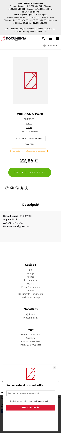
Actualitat (30, 283)
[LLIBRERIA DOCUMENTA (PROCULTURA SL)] (13, 39)
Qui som (30, 314)
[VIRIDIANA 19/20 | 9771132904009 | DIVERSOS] (30, 80)
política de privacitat (41, 401)
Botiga (30, 273)
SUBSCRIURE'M (30, 408)
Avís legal (30, 337)
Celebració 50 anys (30, 297)
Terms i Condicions (30, 334)
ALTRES (29, 128)
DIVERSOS (29, 119)
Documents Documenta (30, 293)
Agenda (30, 276)
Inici (31, 269)
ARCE (29, 123)
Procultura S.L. (30, 317)
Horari (30, 290)
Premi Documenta (30, 287)
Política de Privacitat (30, 344)
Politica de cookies (30, 341)
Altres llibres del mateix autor (29, 138)
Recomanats (30, 280)
